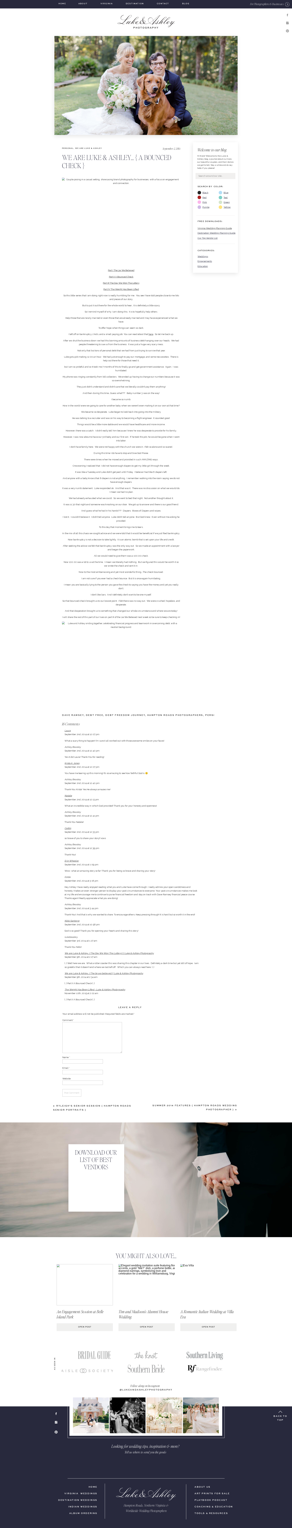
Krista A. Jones (72, 763)
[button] (267, 4)
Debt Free (94, 715)
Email (66, 1068)
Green (227, 202)
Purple (205, 207)
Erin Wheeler (72, 861)
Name (66, 1057)
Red (204, 197)
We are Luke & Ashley (88, 148)
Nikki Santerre (72, 921)
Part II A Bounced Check (121, 276)
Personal (68, 148)
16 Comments (71, 723)
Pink (204, 202)
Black (205, 192)
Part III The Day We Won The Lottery (121, 283)
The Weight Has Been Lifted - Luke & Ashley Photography (95, 989)
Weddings (203, 256)
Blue (226, 192)
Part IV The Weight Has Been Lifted (121, 289)
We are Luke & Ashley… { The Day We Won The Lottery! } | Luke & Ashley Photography (109, 953)
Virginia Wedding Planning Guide (215, 228)
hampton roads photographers (175, 715)
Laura (68, 730)
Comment (68, 1020)
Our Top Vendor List (207, 238)
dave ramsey (73, 715)
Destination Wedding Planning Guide (216, 233)
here (151, 334)
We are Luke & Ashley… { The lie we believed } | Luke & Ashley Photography (104, 973)
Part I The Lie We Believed (121, 270)
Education (203, 266)
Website (66, 1078)
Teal (226, 197)
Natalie (68, 795)
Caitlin (68, 828)
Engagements (205, 261)
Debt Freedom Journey (125, 715)
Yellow (227, 207)
